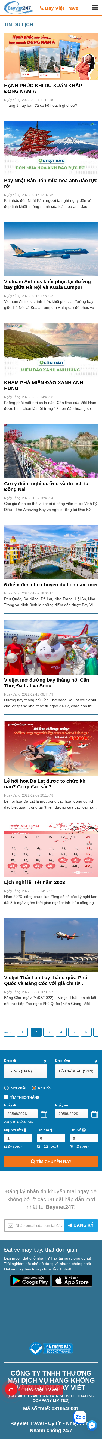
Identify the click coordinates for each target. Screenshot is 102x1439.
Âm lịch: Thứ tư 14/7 (19, 1122)
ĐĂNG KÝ (83, 1225)
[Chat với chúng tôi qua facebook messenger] (92, 1425)
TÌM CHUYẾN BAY (53, 1161)
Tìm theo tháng (24, 1097)
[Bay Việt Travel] (11, 1389)
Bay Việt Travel (62, 8)
